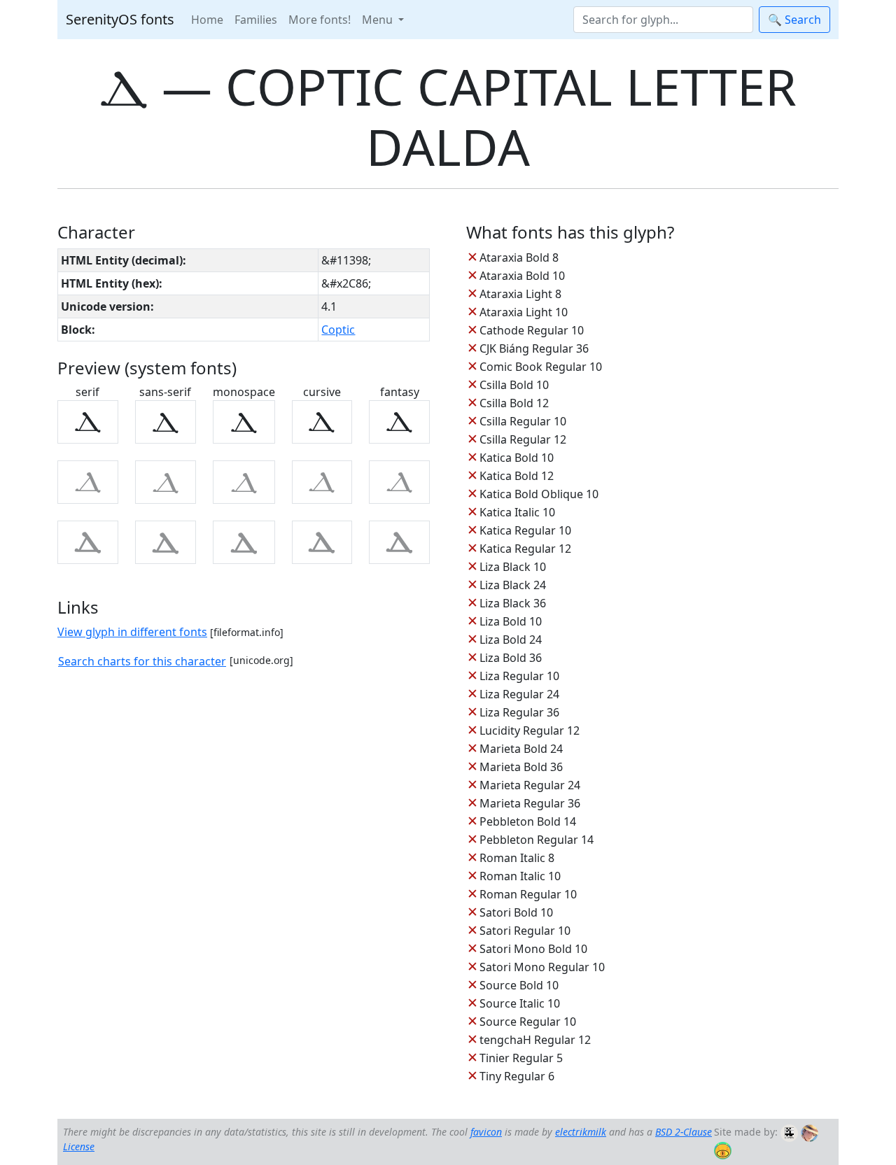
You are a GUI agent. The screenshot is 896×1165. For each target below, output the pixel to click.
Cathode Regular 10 (531, 330)
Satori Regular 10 (524, 930)
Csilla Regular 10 (522, 421)
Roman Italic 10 (520, 876)
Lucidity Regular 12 (529, 730)
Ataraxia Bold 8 (519, 257)
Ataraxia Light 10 (523, 312)
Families (255, 19)
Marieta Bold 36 (521, 767)
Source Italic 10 (519, 1003)
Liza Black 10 (512, 566)
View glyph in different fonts (132, 632)
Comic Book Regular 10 (540, 366)
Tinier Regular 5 (521, 1058)
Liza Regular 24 (519, 694)
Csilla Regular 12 (522, 439)
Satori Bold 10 (516, 912)
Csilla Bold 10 (514, 385)
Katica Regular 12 (525, 548)
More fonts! (319, 19)
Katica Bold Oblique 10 (538, 494)
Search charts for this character (142, 661)
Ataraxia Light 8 (520, 294)
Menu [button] (379, 19)
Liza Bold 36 (510, 657)
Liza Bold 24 (510, 639)
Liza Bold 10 (510, 621)
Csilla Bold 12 (514, 403)
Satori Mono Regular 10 (542, 967)
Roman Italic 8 (516, 858)
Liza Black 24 (512, 585)
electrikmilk (580, 1131)
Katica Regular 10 (525, 530)
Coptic (338, 329)
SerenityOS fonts (120, 19)
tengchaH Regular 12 (535, 1039)
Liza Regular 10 (519, 676)
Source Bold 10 (519, 985)
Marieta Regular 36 (529, 803)
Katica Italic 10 (517, 512)
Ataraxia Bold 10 (522, 275)
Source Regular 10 (527, 1021)
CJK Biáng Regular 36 (534, 348)
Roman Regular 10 (528, 894)
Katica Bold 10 (516, 457)
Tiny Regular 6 (516, 1076)
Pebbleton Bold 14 (527, 821)
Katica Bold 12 (516, 475)
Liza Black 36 (512, 603)
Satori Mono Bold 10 (533, 948)
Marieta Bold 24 (521, 748)
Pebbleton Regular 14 (536, 839)
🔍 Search (794, 19)
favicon (486, 1131)
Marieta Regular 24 (529, 785)
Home (207, 19)
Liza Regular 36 (519, 712)
